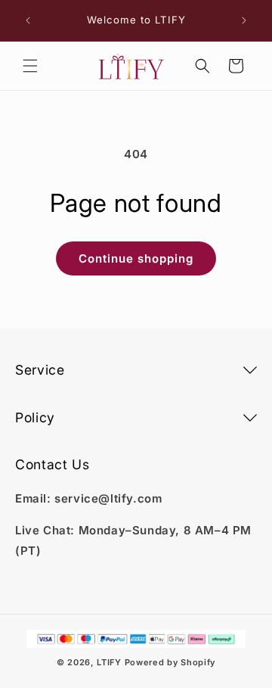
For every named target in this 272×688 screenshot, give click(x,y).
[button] (30, 65)
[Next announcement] (244, 20)
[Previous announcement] (28, 20)
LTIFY (109, 662)
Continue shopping (136, 258)
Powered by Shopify (170, 662)
